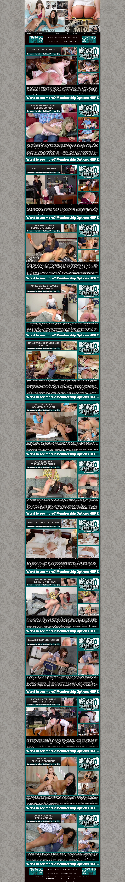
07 (56, 37)
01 (48, 37)
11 (61, 37)
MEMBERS (38, 34)
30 (57, 41)
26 (52, 41)
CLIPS (75, 34)
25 (51, 41)
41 (71, 41)
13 (64, 37)
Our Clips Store (64, 876)
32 (60, 41)
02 (50, 37)
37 (66, 41)
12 (63, 37)
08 (58, 37)
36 (65, 41)
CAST (57, 34)
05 (54, 37)
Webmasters (57, 876)
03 (51, 37)
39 (69, 41)
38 (67, 41)
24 (49, 41)
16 (68, 37)
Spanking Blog (87, 876)
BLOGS (86, 34)
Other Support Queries (50, 876)
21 (74, 37)
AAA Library (81, 876)
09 (59, 37)
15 (67, 37)
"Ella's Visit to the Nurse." (75, 678)
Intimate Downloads (74, 876)
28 (54, 41)
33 (61, 41)
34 (62, 41)
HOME (29, 34)
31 (58, 41)
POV (69, 876)
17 (69, 37)
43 (74, 41)
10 (60, 37)
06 (55, 37)
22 (76, 37)
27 (53, 41)
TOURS (94, 34)
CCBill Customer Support (40, 876)
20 (73, 37)
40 (70, 41)
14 (65, 37)
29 (56, 41)
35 (64, 41)
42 (73, 41)
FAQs (67, 34)
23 (48, 41)
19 (72, 37)
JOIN (48, 34)
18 (70, 37)
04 (52, 37)
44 (75, 41)
